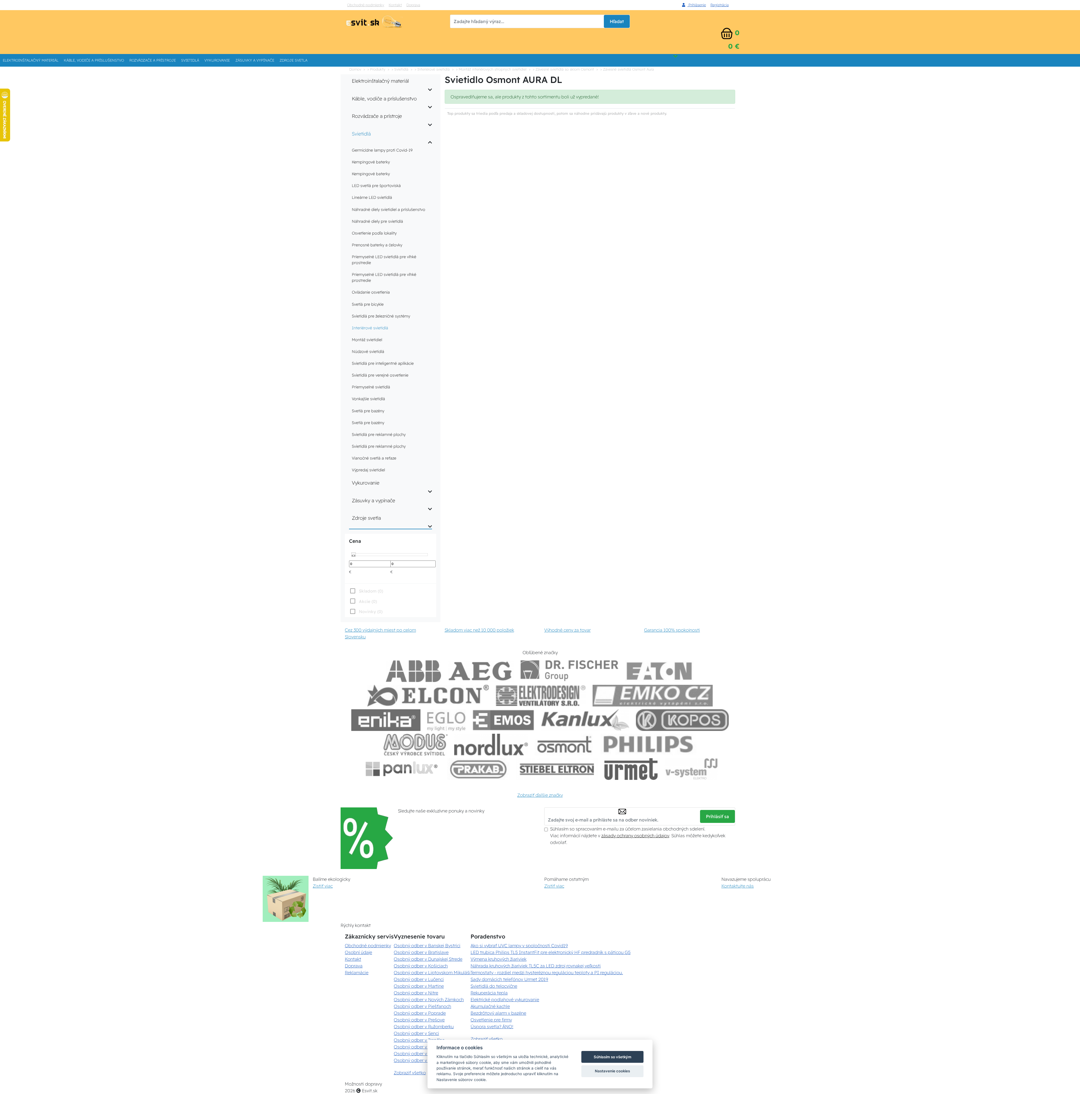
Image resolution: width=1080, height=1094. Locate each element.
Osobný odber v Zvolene (419, 1053)
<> (354, 555)
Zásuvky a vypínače (254, 60)
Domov (355, 69)
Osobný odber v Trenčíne (419, 1040)
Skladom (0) (371, 591)
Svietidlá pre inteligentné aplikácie (383, 363)
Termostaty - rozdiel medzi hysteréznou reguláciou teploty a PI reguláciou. (547, 972)
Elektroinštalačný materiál (30, 60)
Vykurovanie (217, 60)
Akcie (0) (368, 601)
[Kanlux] (585, 720)
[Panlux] (401, 769)
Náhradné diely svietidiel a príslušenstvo (388, 209)
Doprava (413, 5)
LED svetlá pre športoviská (376, 185)
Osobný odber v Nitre (416, 993)
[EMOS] (503, 720)
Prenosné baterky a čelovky (377, 244)
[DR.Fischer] (569, 671)
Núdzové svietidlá (368, 351)
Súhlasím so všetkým (612, 1057)
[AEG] (481, 671)
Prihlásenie (696, 5)
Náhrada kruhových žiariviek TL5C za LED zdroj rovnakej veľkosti (536, 966)
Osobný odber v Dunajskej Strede (428, 959)
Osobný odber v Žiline (416, 1060)
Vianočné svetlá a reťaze (374, 458)
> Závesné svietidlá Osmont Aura (627, 69)
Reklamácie (356, 972)
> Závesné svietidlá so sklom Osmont (563, 69)
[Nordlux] (491, 744)
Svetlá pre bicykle (368, 304)
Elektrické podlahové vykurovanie (505, 999)
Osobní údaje (358, 952)
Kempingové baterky (371, 162)
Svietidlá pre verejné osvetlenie (380, 375)
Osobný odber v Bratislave (421, 952)
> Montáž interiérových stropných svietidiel (491, 69)
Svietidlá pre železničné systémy (381, 316)
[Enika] (385, 720)
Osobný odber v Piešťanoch (422, 1006)
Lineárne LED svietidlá (372, 197)
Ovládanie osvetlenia (371, 292)
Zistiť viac (323, 886)
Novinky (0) (370, 611)
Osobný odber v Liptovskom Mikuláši (432, 972)
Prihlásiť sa (717, 816)
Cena (355, 541)
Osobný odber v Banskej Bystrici (427, 945)
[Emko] (653, 695)
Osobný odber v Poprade (420, 1013)
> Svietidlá (400, 69)
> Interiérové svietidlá (432, 69)
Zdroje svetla (293, 60)
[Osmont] (564, 744)
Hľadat (617, 21)
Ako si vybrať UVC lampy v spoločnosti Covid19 (519, 945)
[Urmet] (631, 769)
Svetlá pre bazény (368, 410)
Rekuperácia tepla (489, 993)
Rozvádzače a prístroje (152, 60)
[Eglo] (446, 720)
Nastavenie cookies (612, 1071)
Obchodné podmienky (365, 5)
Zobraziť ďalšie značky (540, 795)
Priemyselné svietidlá (371, 387)
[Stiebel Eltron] (557, 769)
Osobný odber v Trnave (417, 1047)
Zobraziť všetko (410, 1072)
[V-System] (690, 769)
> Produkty (376, 69)
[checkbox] (365, 611)
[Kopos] (682, 720)
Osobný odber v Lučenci (419, 979)
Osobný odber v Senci (416, 1033)
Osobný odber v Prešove (419, 1020)
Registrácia (719, 5)
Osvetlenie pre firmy (491, 1020)
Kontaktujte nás (737, 886)
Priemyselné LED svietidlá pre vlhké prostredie (384, 259)
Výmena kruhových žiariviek (498, 959)
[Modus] (415, 744)
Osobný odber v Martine (419, 986)
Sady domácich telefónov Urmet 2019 (509, 979)
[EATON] (659, 671)
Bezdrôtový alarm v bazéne (498, 1013)
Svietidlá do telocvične (494, 986)
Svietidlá (190, 60)
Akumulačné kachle (490, 1006)
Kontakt (395, 5)
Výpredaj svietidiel (368, 469)
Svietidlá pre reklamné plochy (379, 434)
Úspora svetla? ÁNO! (492, 1026)
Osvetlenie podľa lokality (374, 233)
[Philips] (648, 744)
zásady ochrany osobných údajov (635, 835)
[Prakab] (478, 769)
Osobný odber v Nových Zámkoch (429, 999)
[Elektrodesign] (541, 695)
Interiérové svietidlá (370, 327)
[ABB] (413, 671)
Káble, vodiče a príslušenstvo (94, 60)
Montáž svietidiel (367, 339)
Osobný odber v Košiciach (421, 966)
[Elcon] (428, 695)
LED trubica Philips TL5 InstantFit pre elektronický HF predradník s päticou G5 (551, 952)
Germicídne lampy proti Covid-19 (382, 150)
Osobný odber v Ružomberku (424, 1026)
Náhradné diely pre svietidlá (377, 221)
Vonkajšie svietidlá (368, 398)
